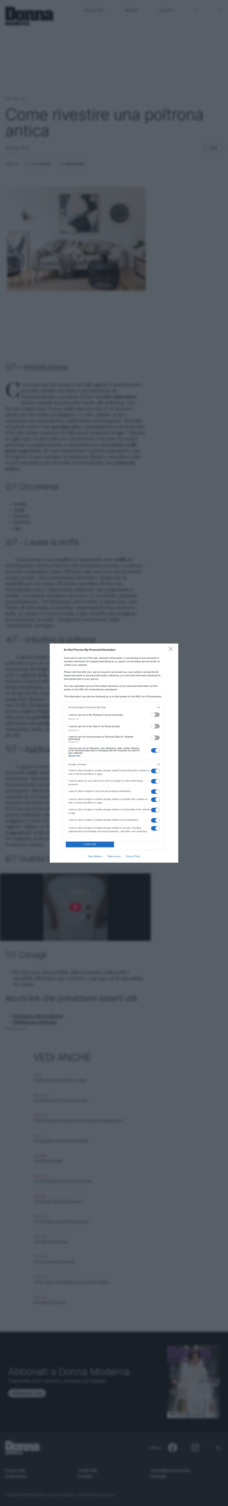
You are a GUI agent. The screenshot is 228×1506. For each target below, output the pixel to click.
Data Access (114, 856)
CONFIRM (90, 844)
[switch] (155, 714)
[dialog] (114, 753)
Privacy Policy (133, 856)
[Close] (172, 650)
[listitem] (114, 707)
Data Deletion (95, 856)
